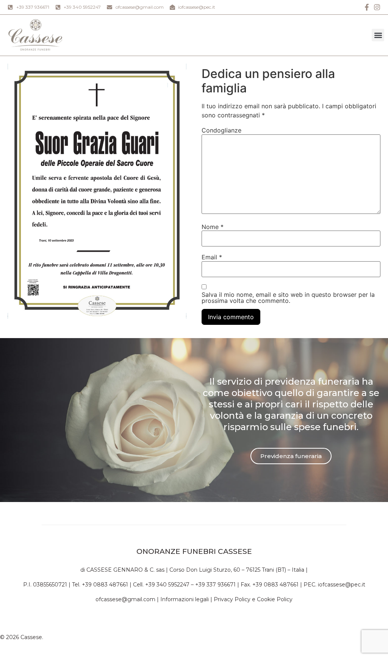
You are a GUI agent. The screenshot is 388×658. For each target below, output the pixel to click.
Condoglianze (221, 130)
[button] (378, 35)
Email (212, 257)
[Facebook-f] (366, 7)
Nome (213, 227)
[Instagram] (377, 7)
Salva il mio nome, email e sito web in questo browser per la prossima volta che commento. (288, 298)
